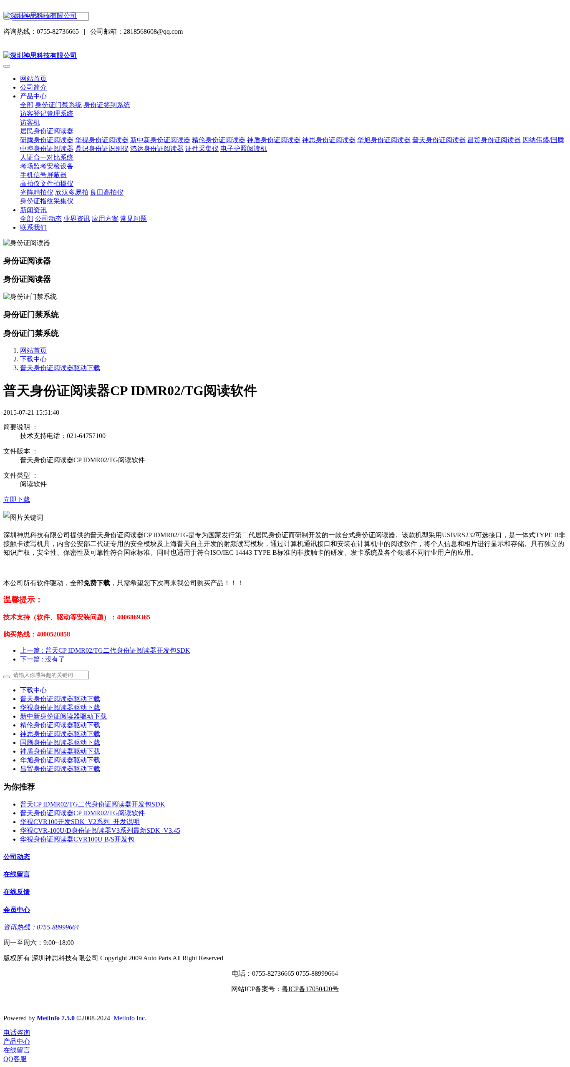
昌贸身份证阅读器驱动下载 (60, 768)
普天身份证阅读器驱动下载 (60, 367)
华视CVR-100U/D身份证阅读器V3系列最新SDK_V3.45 (100, 830)
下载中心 (33, 359)
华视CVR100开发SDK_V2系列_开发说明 (80, 821)
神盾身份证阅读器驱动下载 (60, 751)
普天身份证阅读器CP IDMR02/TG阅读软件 (82, 813)
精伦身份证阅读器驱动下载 (60, 725)
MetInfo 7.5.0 (56, 1018)
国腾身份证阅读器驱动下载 (60, 742)
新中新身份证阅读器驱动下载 (63, 716)
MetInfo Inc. (129, 1018)
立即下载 (16, 499)
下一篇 (42, 659)
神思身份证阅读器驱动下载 (60, 733)
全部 (26, 104)
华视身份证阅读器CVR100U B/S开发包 (77, 839)
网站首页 (33, 78)
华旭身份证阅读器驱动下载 (60, 760)
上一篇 (105, 650)
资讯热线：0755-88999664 (41, 927)
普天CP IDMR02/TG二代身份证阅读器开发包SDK (92, 804)
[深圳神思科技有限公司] (285, 16)
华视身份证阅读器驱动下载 (60, 707)
